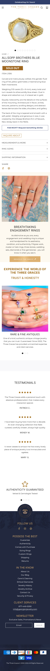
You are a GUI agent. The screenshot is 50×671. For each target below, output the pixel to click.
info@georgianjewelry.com (25, 609)
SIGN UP (39, 625)
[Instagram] (25, 528)
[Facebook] (19, 528)
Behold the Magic (24, 259)
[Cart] (47, 7)
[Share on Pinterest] (9, 169)
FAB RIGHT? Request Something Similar (25, 128)
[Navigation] (2, 7)
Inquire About (11, 135)
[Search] (41, 7)
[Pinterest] (30, 528)
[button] (15, 50)
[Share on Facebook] (3, 169)
